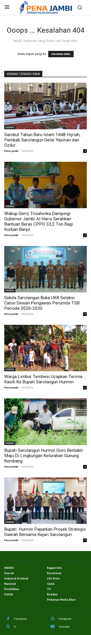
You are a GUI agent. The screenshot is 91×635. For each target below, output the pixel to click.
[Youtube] (52, 627)
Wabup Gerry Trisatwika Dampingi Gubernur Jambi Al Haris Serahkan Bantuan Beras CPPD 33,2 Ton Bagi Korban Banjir (38, 221)
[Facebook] (8, 619)
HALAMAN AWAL (60, 54)
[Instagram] (52, 619)
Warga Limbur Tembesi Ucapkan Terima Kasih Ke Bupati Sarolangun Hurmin (43, 379)
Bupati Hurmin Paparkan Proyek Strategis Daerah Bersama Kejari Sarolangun (45, 532)
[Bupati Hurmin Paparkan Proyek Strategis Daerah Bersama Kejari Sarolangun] (45, 500)
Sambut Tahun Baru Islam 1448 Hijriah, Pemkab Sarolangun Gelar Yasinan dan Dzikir (42, 140)
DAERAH (10, 127)
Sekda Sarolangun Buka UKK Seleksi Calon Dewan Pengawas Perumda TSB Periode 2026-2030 (42, 303)
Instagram (64, 618)
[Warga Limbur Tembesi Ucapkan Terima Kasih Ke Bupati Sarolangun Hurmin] (45, 348)
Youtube (64, 626)
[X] (8, 627)
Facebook (20, 618)
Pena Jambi (11, 150)
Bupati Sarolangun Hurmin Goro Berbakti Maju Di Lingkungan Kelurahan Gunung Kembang (43, 455)
